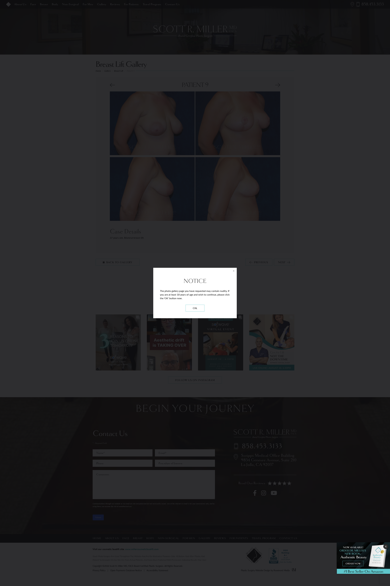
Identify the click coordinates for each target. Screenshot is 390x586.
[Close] (385, 546)
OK (195, 308)
